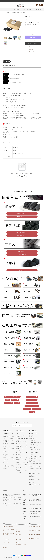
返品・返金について (31, 51)
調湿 (7, 400)
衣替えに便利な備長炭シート (27, 9)
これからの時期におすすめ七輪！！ (8, 530)
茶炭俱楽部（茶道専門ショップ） (34, 535)
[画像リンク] (12, 285)
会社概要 (17, 536)
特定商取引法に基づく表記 (21, 544)
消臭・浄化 (7, 396)
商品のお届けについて (31, 49)
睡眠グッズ (26, 409)
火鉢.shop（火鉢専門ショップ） (35, 538)
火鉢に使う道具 (6, 539)
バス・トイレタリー (31, 403)
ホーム (4, 12)
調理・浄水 (14, 400)
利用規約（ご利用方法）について (33, 46)
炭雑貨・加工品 (16, 12)
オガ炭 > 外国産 (21, 254)
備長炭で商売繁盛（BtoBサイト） (34, 531)
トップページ (18, 526)
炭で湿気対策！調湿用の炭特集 (5, 9)
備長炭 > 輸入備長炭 (21, 216)
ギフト (16, 403)
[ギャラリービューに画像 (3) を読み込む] (15, 38)
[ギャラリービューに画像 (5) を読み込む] (5, 43)
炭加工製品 (5, 547)
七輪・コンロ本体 (6, 542)
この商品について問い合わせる (33, 43)
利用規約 (17, 542)
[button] (37, 5)
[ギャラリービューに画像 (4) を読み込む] (20, 38)
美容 (34, 400)
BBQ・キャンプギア (31, 396)
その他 (31, 412)
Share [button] (27, 54)
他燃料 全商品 (21, 270)
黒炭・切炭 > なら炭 (21, 235)
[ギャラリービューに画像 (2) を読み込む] (10, 38)
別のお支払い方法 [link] (33, 40)
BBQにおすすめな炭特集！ (8, 526)
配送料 (28, 24)
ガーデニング (35, 409)
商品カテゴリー (38, 9)
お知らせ (17, 529)
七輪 (28, 400)
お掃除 (35, 406)
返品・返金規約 (19, 539)
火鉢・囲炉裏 (8, 403)
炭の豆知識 (18, 531)
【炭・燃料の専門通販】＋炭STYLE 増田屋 (12, 557)
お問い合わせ (18, 534)
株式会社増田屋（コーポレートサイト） (34, 527)
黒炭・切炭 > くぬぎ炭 (21, 232)
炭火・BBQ (15, 396)
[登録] (31, 425)
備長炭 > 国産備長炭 (21, 213)
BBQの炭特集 (16, 9)
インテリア (28, 406)
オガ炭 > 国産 (21, 251)
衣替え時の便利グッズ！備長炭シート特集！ (8, 534)
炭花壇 (4, 545)
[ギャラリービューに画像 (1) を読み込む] (5, 38)
